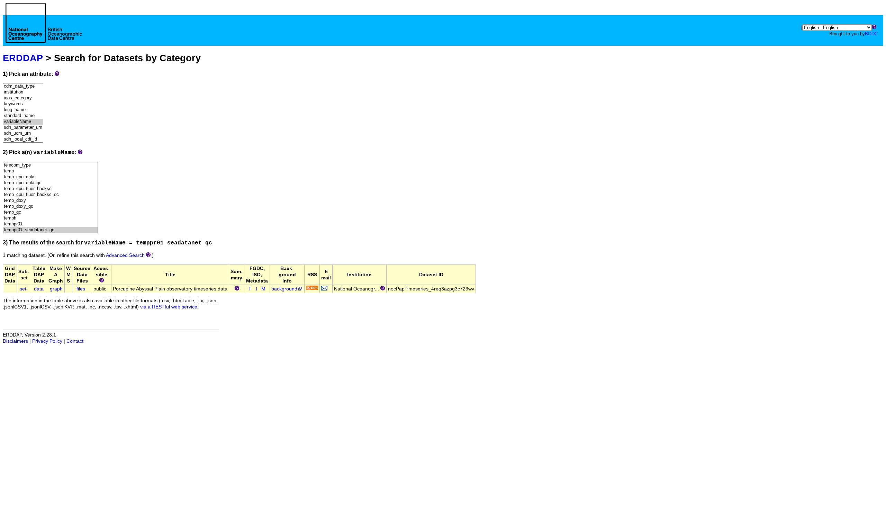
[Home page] (44, 30)
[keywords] (23, 104)
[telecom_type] (50, 165)
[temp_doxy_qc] (50, 206)
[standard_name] (23, 116)
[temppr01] (50, 224)
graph (56, 289)
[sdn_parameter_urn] (23, 128)
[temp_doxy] (50, 201)
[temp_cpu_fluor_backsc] (50, 189)
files (80, 289)
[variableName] (23, 122)
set (23, 289)
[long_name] (23, 110)
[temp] (50, 171)
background (284, 289)
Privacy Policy (47, 341)
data (39, 289)
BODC (871, 33)
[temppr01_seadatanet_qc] (50, 230)
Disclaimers (15, 341)
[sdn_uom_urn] (23, 133)
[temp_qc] (50, 212)
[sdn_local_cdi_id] (23, 139)
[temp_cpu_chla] (50, 177)
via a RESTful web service (168, 307)
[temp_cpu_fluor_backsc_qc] (50, 195)
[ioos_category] (23, 98)
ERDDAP (23, 58)
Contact (74, 341)
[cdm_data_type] (23, 86)
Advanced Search (125, 255)
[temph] (50, 218)
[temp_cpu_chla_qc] (50, 183)
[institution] (23, 92)
